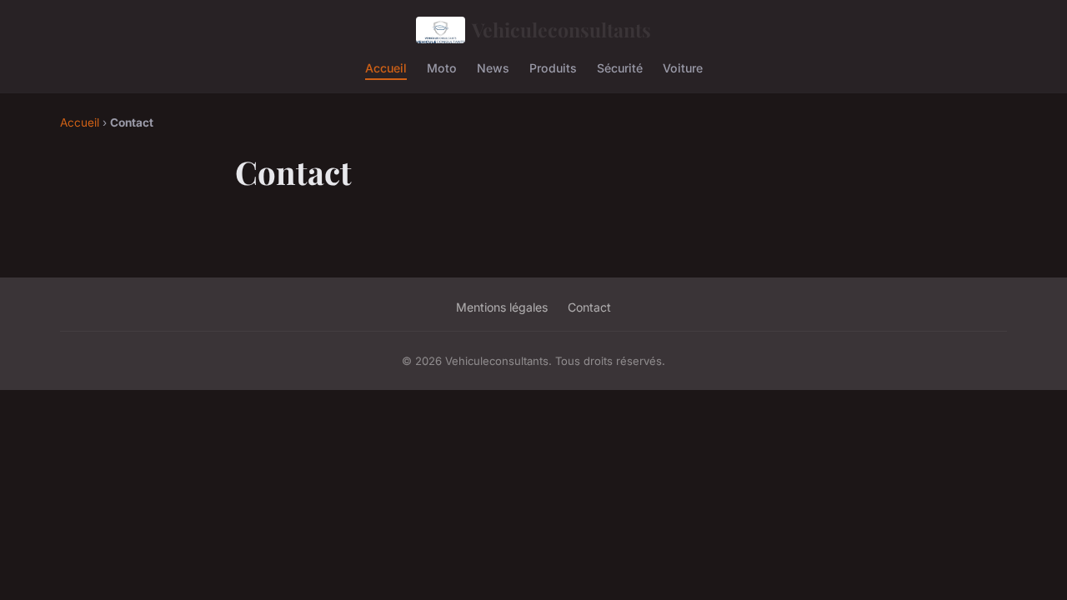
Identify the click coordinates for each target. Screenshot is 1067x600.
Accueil (386, 67)
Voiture (683, 67)
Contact (589, 307)
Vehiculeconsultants (561, 29)
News (493, 67)
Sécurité (620, 67)
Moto (442, 67)
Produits (553, 67)
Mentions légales (502, 307)
